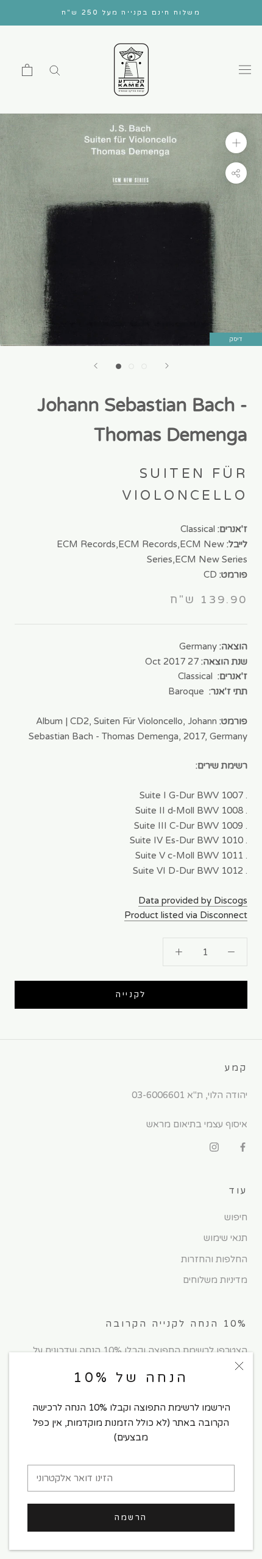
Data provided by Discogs (192, 900)
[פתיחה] (27, 70)
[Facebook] (242, 1146)
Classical (197, 529)
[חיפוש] (54, 69)
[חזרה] (95, 365)
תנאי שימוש (225, 1237)
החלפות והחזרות (214, 1259)
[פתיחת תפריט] (245, 70)
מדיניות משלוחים (215, 1279)
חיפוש (235, 1217)
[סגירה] (239, 1366)
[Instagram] (214, 1146)
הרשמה (131, 1518)
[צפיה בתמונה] (118, 366)
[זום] (236, 142)
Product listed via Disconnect (185, 915)
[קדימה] (167, 365)
